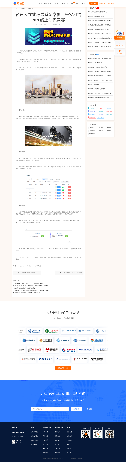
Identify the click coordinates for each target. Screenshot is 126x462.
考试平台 (109, 108)
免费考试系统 (92, 117)
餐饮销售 (57, 452)
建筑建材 (57, 444)
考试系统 (92, 108)
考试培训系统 (101, 111)
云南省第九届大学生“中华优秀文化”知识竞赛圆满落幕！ (28, 283)
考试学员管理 (92, 133)
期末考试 (45, 440)
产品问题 (101, 127)
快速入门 (69, 436)
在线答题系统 (101, 114)
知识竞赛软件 (101, 117)
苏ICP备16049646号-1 (54, 459)
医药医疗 (57, 448)
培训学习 (45, 432)
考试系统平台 (92, 111)
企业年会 (45, 444)
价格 (72, 3)
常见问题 (69, 440)
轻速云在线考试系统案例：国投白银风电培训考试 (26, 293)
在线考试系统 (42, 24)
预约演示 (89, 409)
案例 (77, 3)
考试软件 (101, 108)
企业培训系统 (109, 114)
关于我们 (69, 452)
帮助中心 (69, 448)
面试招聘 (45, 452)
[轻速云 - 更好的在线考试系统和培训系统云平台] (19, 3)
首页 (40, 3)
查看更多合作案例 (63, 368)
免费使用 (93, 3)
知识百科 (101, 130)
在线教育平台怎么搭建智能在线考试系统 (24, 288)
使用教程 (109, 127)
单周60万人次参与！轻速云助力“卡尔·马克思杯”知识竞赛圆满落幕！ (31, 285)
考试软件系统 (109, 111)
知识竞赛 (45, 448)
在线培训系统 (34, 436)
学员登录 (102, 3)
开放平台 (69, 444)
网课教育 (45, 436)
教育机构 (57, 432)
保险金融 (57, 436)
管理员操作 (92, 130)
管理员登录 (111, 3)
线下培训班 (34, 444)
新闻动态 (23, 8)
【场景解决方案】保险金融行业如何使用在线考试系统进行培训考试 (31, 290)
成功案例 (109, 130)
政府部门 (57, 440)
